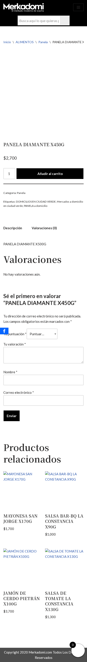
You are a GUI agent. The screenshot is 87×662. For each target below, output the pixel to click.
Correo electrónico (18, 392)
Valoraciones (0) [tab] (44, 228)
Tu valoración (14, 344)
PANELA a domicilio (35, 205)
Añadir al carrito (50, 174)
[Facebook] (4, 331)
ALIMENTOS (25, 42)
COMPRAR (66, 9)
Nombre (10, 372)
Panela (43, 42)
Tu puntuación (15, 334)
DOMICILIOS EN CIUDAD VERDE (36, 201)
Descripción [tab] (12, 228)
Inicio (7, 42)
